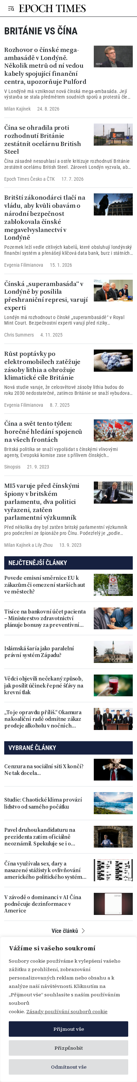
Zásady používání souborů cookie (66, 1011)
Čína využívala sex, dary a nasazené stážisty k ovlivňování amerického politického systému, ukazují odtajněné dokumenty (45, 870)
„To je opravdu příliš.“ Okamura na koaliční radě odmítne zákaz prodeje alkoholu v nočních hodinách (42, 719)
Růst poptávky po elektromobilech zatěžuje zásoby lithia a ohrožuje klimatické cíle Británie (42, 365)
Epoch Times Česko (23, 179)
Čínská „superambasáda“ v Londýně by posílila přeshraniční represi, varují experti (45, 296)
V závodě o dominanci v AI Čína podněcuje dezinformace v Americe (42, 904)
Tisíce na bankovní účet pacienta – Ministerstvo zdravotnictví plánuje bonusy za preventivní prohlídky (45, 618)
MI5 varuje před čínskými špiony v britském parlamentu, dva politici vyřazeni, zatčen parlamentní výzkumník (41, 502)
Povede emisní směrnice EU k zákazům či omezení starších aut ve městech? (44, 585)
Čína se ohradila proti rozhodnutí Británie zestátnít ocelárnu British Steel (42, 139)
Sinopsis (12, 467)
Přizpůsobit (68, 1047)
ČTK (51, 179)
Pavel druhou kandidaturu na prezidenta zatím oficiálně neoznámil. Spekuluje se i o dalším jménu (39, 837)
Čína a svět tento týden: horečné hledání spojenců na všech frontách (43, 431)
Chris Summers (19, 335)
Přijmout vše (68, 1029)
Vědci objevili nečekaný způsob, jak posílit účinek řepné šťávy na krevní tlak (43, 685)
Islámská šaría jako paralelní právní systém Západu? (39, 651)
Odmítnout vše (68, 1066)
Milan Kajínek (17, 109)
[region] (68, 1009)
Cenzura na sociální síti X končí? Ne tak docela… (43, 769)
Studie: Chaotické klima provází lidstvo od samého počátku (43, 803)
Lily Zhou (44, 545)
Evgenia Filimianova (23, 265)
